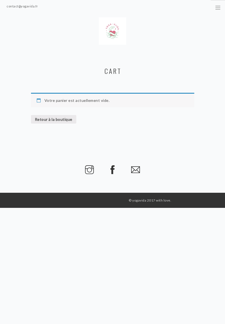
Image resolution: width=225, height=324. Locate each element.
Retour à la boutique (53, 119)
